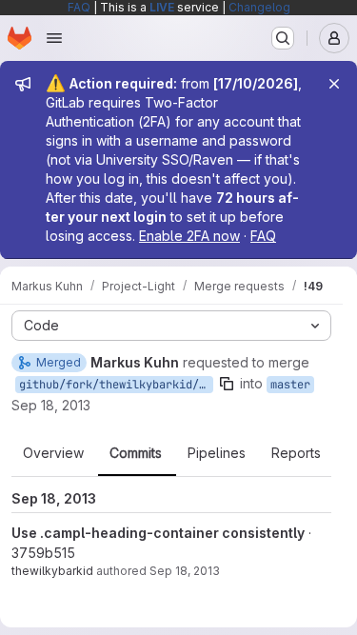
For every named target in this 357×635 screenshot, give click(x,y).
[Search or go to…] (282, 38)
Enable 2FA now (189, 236)
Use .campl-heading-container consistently (158, 533)
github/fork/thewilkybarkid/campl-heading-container (116, 384)
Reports (296, 453)
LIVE (161, 7)
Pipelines (217, 453)
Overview (53, 453)
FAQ (79, 7)
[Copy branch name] (226, 383)
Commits (135, 453)
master (290, 384)
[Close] (334, 83)
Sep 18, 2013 (50, 405)
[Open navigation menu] (54, 38)
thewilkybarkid (52, 571)
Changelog (259, 7)
